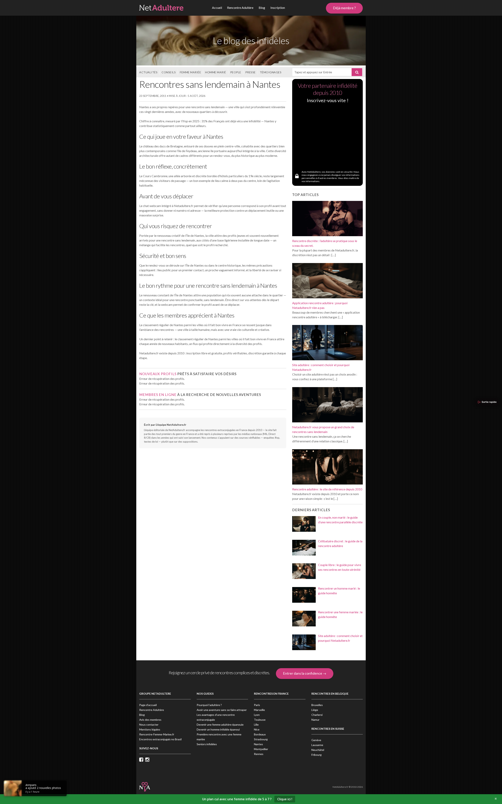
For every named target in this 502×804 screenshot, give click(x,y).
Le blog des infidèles (251, 40)
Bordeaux (260, 734)
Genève (316, 740)
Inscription (277, 7)
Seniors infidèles (207, 744)
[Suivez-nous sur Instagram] (148, 760)
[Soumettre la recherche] (357, 72)
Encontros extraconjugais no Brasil (160, 739)
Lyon (257, 714)
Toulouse (260, 719)
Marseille (259, 709)
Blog (262, 7)
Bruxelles (317, 705)
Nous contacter (148, 724)
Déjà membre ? (344, 8)
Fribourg (316, 754)
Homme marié (215, 72)
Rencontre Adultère (240, 7)
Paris (257, 705)
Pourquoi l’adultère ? (209, 705)
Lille (256, 724)
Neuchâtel (317, 749)
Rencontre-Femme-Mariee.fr (156, 734)
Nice (256, 729)
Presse (250, 72)
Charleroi (317, 714)
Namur (315, 719)
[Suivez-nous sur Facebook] (142, 760)
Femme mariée (190, 72)
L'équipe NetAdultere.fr (171, 424)
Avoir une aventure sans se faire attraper (222, 709)
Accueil (217, 7)
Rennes (258, 754)
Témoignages (271, 72)
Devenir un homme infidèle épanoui (218, 729)
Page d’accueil (148, 705)
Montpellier (261, 749)
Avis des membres (150, 719)
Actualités (148, 72)
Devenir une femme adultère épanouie (220, 724)
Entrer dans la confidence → (304, 673)
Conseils (169, 72)
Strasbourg (261, 739)
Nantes (258, 744)
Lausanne (317, 745)
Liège (314, 709)
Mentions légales (149, 729)
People (235, 72)
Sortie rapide (489, 401)
